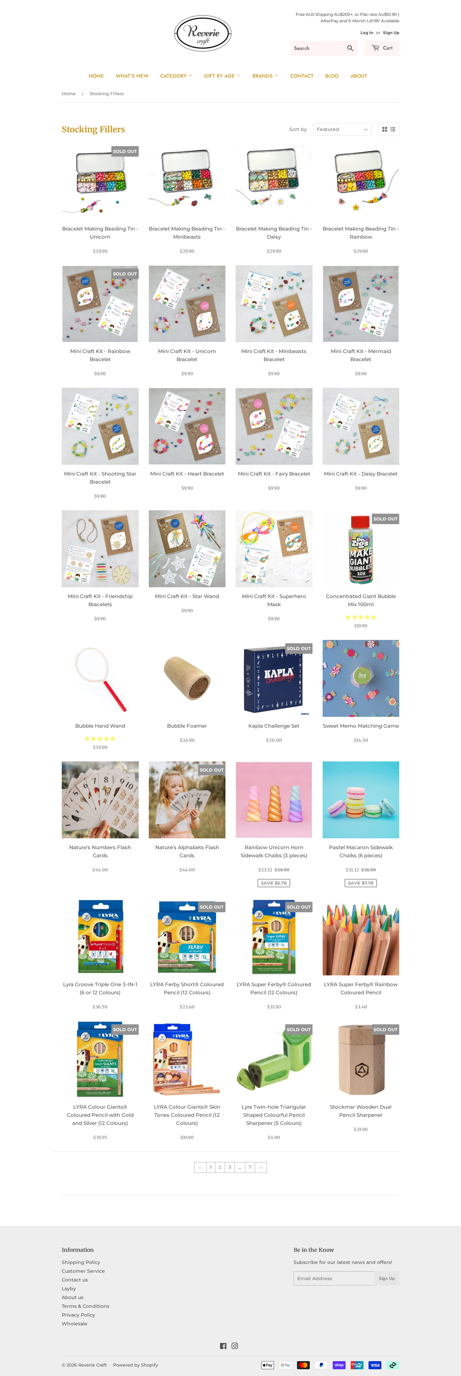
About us (72, 1297)
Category (174, 76)
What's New (132, 76)
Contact (302, 76)
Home (96, 76)
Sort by (298, 129)
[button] (361, 617)
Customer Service (83, 1271)
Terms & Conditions (85, 1306)
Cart (386, 48)
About (359, 76)
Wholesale (74, 1324)
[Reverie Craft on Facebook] (223, 1347)
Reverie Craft (92, 1365)
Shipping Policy (81, 1262)
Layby (69, 1289)
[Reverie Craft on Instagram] (235, 1347)
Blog (332, 76)
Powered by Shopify (135, 1365)
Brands (263, 76)
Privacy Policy (78, 1315)
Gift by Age (220, 76)
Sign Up (391, 32)
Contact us (75, 1280)
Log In (366, 32)
